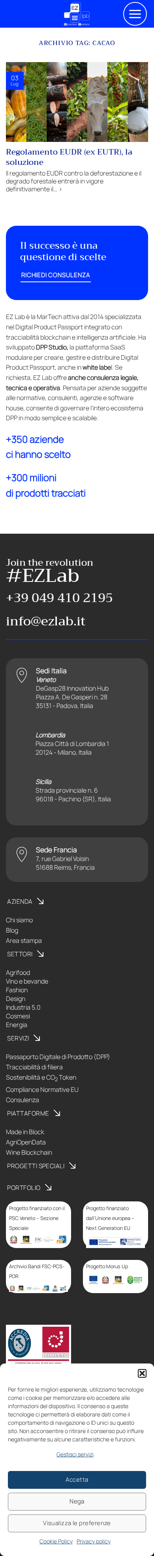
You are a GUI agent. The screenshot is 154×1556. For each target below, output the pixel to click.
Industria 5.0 (23, 1007)
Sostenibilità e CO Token (41, 1077)
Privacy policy (94, 1541)
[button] (142, 1373)
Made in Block (25, 1131)
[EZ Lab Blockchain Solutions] (76, 14)
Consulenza (22, 1099)
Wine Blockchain (29, 1152)
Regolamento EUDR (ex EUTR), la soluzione (69, 157)
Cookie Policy (56, 1541)
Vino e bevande (27, 981)
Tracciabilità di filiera (34, 1067)
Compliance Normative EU (42, 1089)
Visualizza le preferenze (77, 1523)
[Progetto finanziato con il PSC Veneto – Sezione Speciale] (38, 1239)
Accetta (77, 1479)
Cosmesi (18, 1016)
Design (15, 998)
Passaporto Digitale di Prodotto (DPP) (58, 1056)
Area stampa (24, 940)
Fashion (17, 990)
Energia (16, 1024)
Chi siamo (19, 920)
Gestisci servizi (75, 1454)
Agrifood (18, 972)
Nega (77, 1501)
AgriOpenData (26, 1142)
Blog (12, 930)
